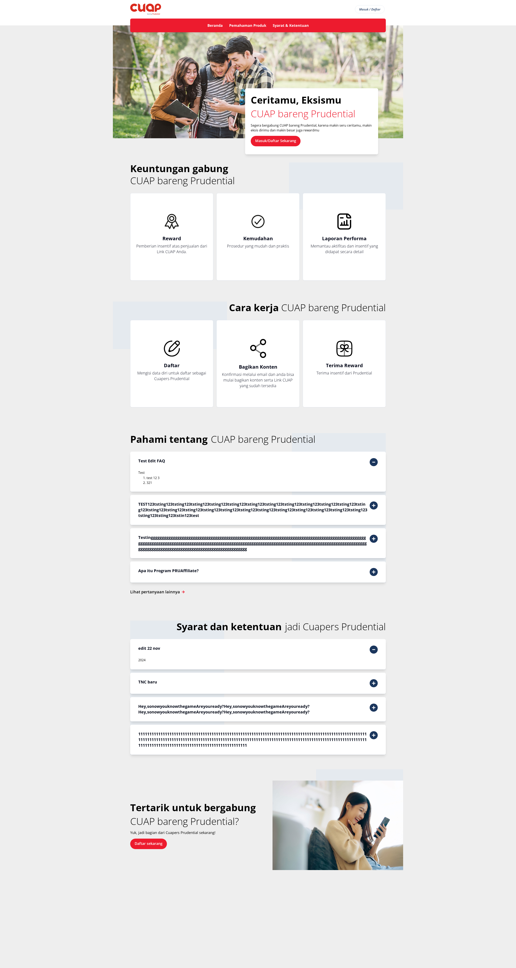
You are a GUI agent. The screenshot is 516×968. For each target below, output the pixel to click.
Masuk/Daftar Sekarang (275, 140)
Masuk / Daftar (369, 9)
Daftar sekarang (148, 843)
